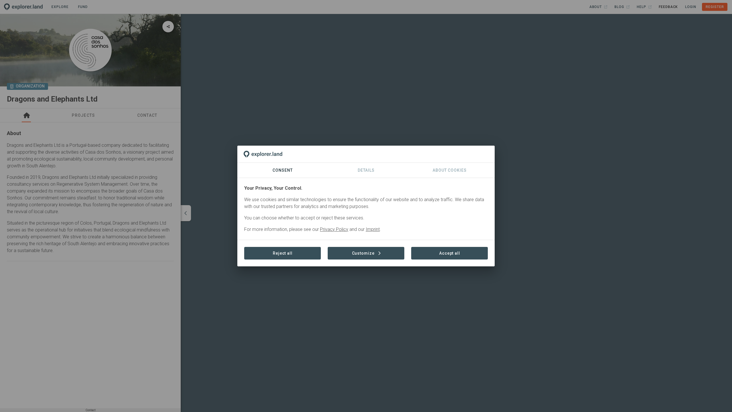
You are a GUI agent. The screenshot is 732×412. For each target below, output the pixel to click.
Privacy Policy (334, 229)
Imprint (373, 229)
